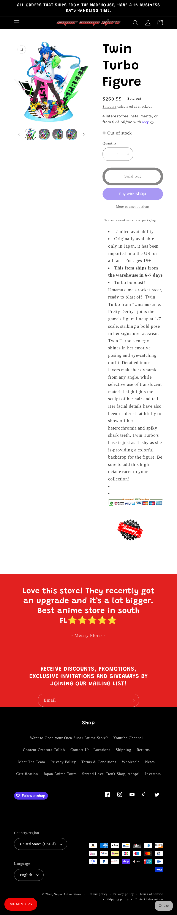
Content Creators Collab (44, 750)
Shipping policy (117, 899)
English (26, 875)
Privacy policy (123, 894)
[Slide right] (83, 134)
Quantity (110, 143)
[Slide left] (19, 134)
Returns (143, 750)
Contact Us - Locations (90, 750)
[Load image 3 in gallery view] (57, 134)
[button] (17, 22)
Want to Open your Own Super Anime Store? (69, 738)
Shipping (109, 106)
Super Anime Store (67, 894)
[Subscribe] (132, 700)
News (150, 762)
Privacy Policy (63, 762)
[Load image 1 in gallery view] (30, 134)
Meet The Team (31, 762)
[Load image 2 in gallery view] (44, 134)
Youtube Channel (128, 738)
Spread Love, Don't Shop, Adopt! (111, 774)
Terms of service (151, 894)
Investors (153, 774)
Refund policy (97, 894)
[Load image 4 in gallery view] (71, 134)
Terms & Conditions (98, 762)
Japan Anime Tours (59, 774)
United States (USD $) (38, 844)
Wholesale (131, 762)
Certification (27, 774)
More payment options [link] (133, 206)
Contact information (149, 899)
